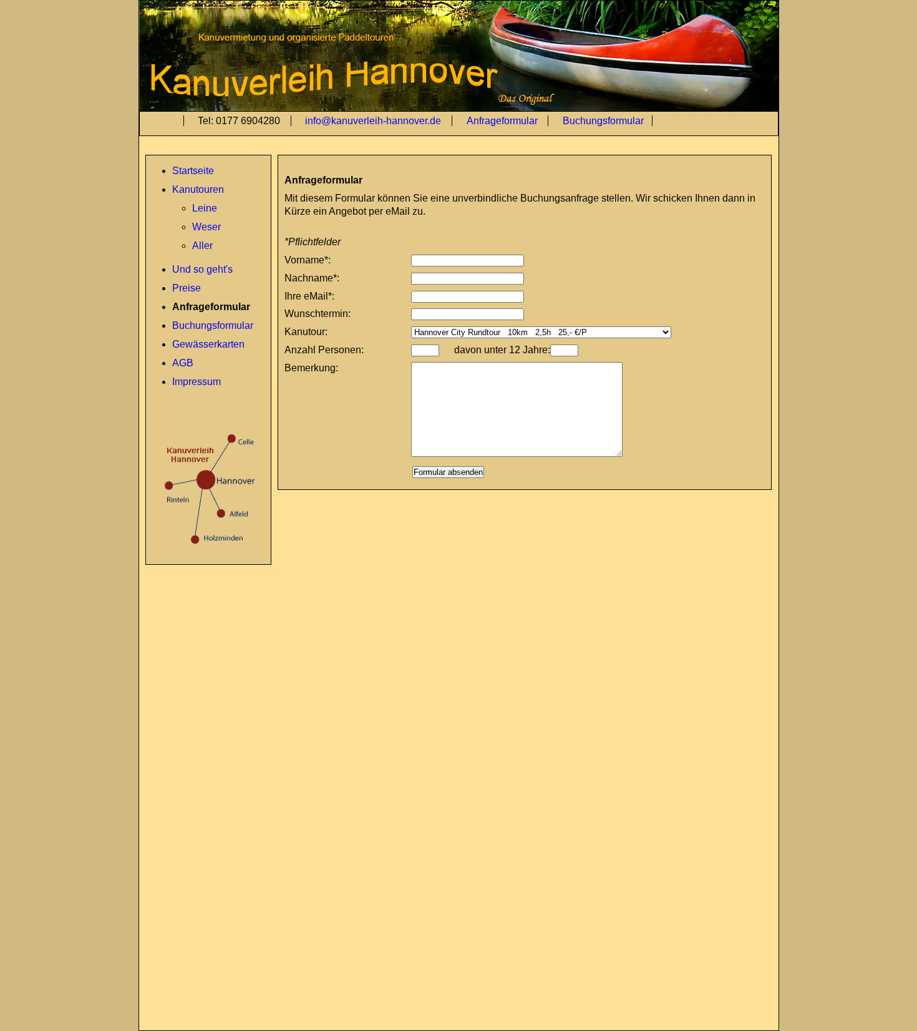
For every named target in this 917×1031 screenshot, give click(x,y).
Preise (186, 288)
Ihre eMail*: (309, 296)
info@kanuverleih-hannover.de (374, 120)
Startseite (193, 170)
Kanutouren (198, 189)
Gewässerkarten (208, 344)
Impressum (196, 381)
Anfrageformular (503, 120)
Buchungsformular (603, 120)
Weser (206, 227)
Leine (204, 208)
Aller (202, 245)
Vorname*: (307, 260)
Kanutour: (306, 331)
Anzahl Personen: (324, 349)
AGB (182, 363)
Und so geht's (202, 269)
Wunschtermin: (317, 313)
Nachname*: (311, 278)
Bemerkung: (311, 368)
